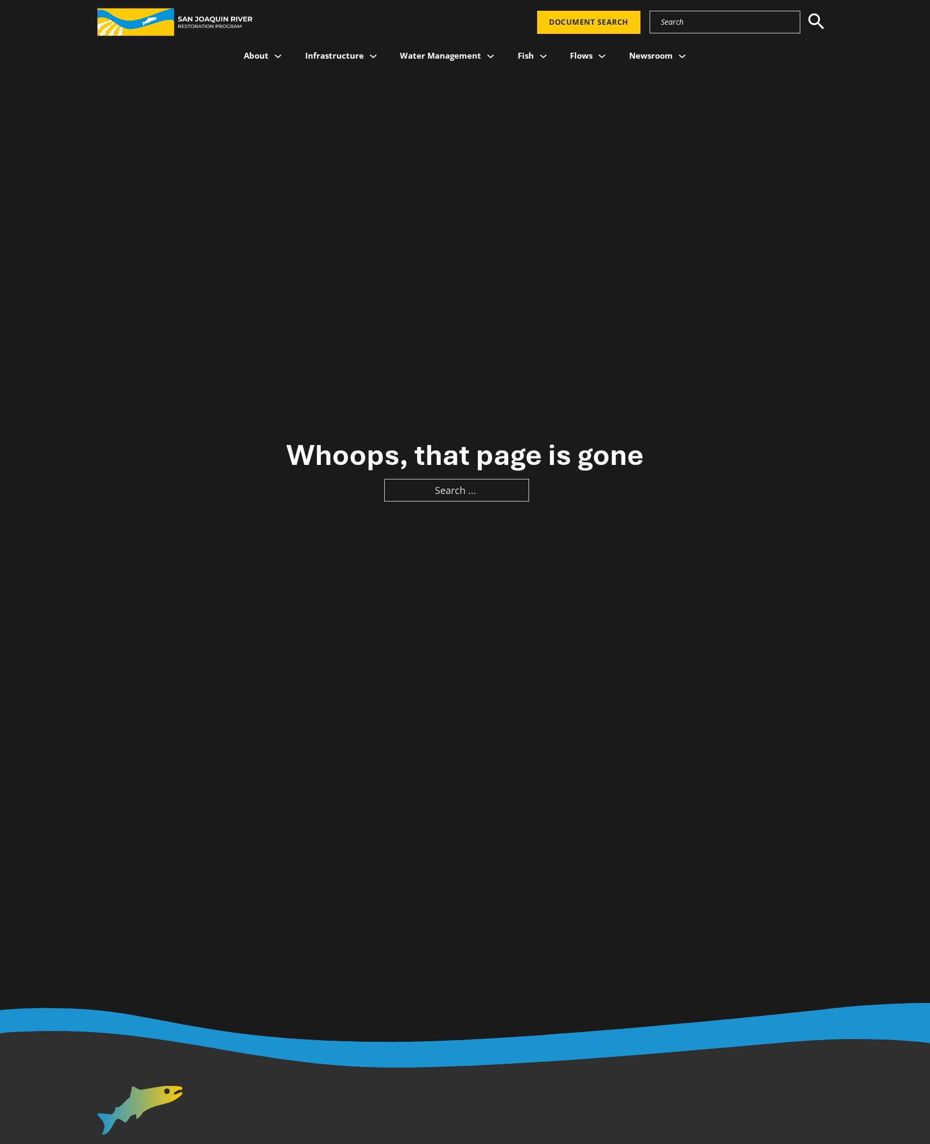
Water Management (440, 55)
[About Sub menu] (278, 56)
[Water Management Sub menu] (491, 56)
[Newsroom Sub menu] (682, 56)
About (256, 55)
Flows (581, 55)
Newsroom (651, 55)
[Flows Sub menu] (602, 56)
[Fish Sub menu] (543, 56)
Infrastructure (334, 55)
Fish (526, 55)
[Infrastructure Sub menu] (373, 56)
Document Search (589, 22)
